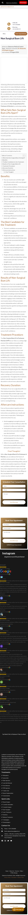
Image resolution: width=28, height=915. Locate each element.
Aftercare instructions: (9, 170)
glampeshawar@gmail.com (7, 6)
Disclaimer (14, 877)
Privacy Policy (7, 877)
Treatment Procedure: (9, 166)
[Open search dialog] (2, 2)
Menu (4, 33)
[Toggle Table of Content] (23, 155)
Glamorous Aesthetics (11, 3)
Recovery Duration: (8, 168)
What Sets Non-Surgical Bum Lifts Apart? (14, 158)
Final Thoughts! (10, 172)
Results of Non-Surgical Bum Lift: (12, 164)
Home (3, 42)
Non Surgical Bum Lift (20, 42)
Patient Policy (20, 877)
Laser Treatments (9, 42)
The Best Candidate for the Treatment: (13, 162)
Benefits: (5, 160)
